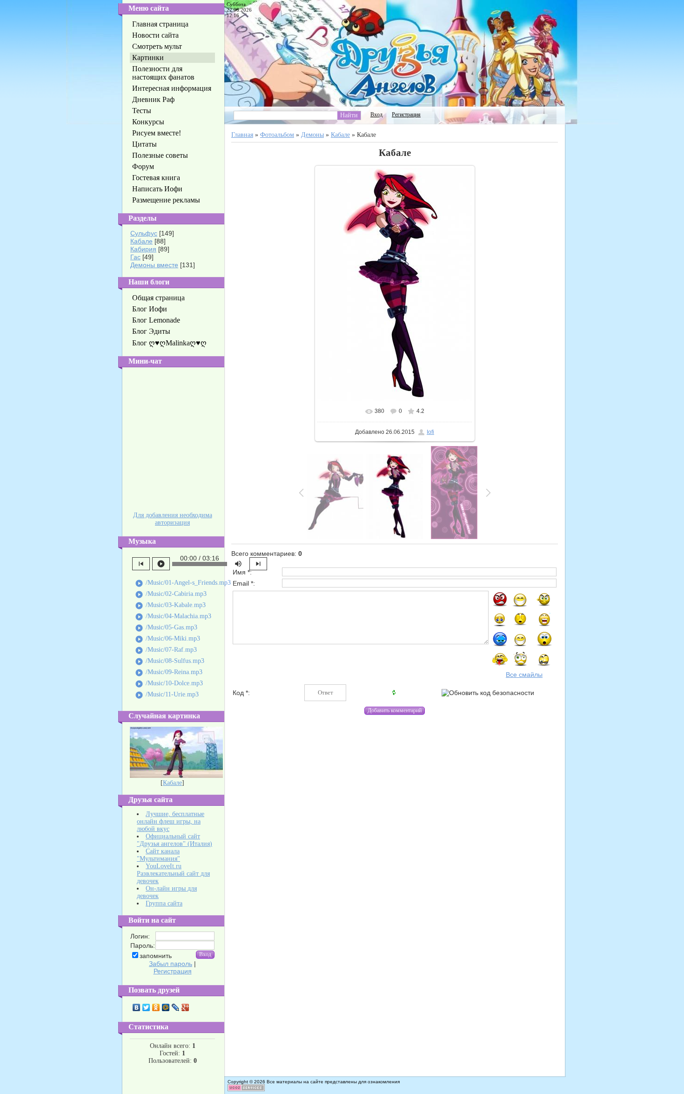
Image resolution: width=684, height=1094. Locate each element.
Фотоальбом (277, 134)
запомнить (156, 955)
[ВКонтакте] (136, 1007)
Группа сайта (164, 903)
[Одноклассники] (156, 1007)
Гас (135, 257)
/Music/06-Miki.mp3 (167, 639)
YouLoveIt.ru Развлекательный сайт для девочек (173, 874)
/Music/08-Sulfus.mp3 (169, 661)
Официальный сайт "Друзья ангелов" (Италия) (174, 840)
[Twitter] (146, 1007)
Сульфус (143, 233)
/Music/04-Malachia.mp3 (173, 617)
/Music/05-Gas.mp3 (166, 628)
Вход (376, 114)
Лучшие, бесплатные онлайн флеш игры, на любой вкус (170, 821)
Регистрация (173, 971)
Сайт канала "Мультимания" (158, 855)
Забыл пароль (170, 963)
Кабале (141, 241)
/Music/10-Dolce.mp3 (169, 684)
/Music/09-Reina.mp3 (168, 673)
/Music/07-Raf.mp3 (166, 650)
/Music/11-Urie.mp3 (167, 695)
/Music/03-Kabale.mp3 (170, 605)
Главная (242, 134)
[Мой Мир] (166, 1007)
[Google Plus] (185, 1007)
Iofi (430, 432)
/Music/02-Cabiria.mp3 (171, 594)
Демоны (312, 134)
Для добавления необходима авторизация (172, 519)
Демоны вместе (154, 265)
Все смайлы (524, 674)
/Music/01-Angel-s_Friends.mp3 (183, 583)
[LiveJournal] (176, 1007)
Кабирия (143, 249)
